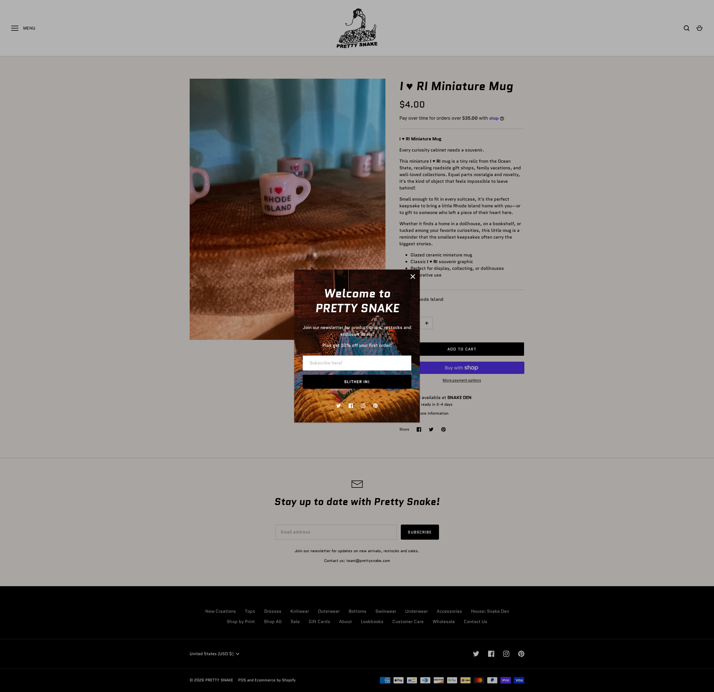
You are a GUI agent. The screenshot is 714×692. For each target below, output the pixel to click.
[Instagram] (363, 406)
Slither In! (357, 382)
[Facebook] (351, 406)
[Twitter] (338, 406)
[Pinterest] (375, 406)
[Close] (413, 276)
